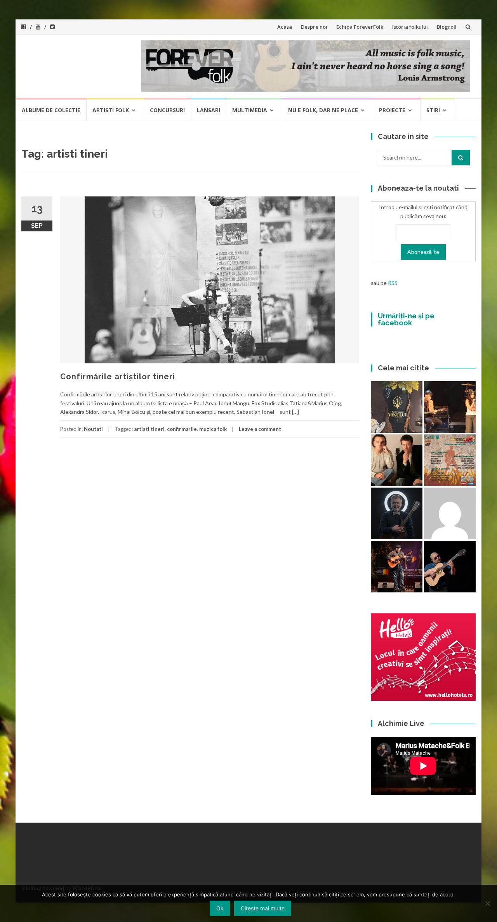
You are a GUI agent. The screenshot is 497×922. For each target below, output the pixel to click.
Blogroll (447, 26)
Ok (220, 908)
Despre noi (314, 26)
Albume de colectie (51, 110)
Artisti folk (110, 110)
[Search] (461, 157)
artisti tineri (149, 429)
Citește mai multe (263, 908)
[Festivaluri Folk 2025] (396, 566)
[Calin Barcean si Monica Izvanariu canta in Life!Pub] (396, 513)
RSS (393, 283)
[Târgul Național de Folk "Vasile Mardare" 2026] (450, 460)
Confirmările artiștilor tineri (117, 376)
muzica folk (213, 429)
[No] (487, 903)
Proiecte (392, 110)
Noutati (93, 429)
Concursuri (167, 110)
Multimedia (249, 110)
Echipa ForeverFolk (359, 26)
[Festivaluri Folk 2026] (450, 407)
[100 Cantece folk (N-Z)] (396, 460)
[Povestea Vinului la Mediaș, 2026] (396, 407)
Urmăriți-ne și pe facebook (406, 319)
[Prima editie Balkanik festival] (450, 513)
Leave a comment (260, 429)
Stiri (433, 110)
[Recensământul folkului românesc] (450, 566)
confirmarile (182, 429)
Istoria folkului (410, 26)
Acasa (284, 26)
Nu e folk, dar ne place (323, 110)
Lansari (208, 110)
